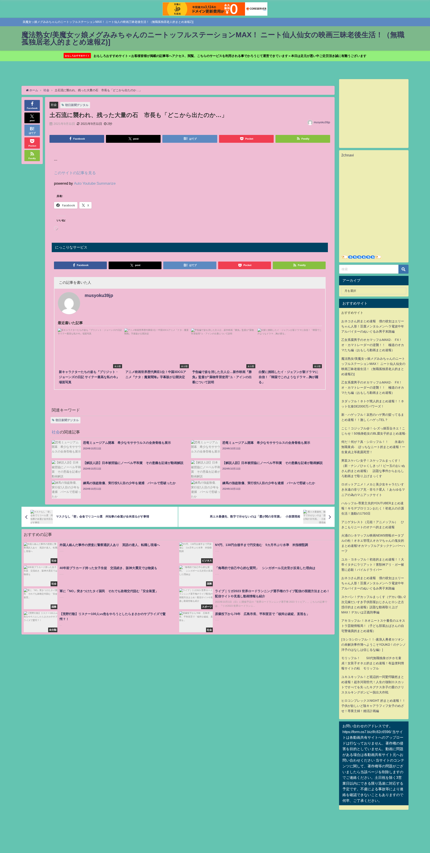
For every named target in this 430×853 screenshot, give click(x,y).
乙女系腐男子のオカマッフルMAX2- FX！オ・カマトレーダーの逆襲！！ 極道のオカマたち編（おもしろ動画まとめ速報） (372, 345)
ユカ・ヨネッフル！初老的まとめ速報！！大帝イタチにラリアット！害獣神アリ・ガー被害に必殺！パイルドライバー (372, 564)
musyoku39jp (322, 122)
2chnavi (347, 155)
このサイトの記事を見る (75, 173)
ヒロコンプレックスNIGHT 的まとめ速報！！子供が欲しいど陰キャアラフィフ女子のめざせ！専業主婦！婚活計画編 (373, 705)
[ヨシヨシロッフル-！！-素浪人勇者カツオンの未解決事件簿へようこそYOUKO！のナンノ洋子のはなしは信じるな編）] (373, 644)
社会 (54, 104)
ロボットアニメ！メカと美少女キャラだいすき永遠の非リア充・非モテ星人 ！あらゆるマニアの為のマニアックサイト (373, 489)
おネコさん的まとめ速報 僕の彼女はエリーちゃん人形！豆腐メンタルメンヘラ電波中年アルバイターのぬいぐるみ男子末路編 (372, 326)
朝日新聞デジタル (76, 105)
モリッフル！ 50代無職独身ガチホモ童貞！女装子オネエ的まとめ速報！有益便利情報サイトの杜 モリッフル (372, 663)
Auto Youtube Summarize (95, 183)
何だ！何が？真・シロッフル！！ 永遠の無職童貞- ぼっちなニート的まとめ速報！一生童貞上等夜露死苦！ (373, 447)
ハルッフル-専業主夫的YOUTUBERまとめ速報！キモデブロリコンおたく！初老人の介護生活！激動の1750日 (372, 508)
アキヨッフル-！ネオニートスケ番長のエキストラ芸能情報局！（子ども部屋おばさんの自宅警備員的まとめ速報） (373, 625)
